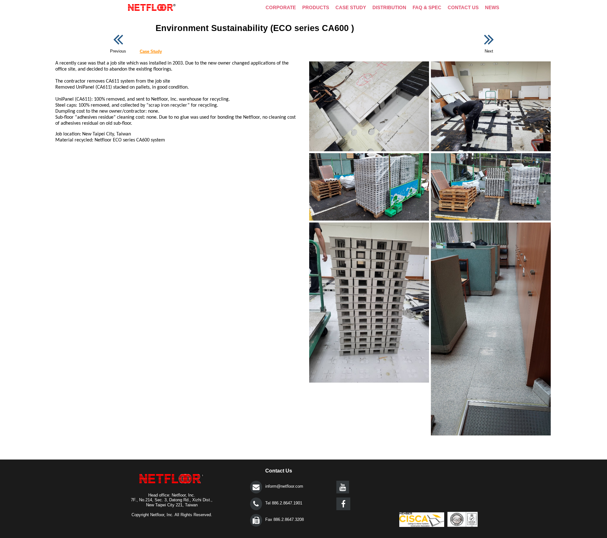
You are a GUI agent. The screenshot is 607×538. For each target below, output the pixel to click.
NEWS (492, 7)
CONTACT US (463, 7)
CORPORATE (281, 7)
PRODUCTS (315, 7)
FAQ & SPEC (427, 7)
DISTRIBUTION (389, 7)
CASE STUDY (350, 7)
